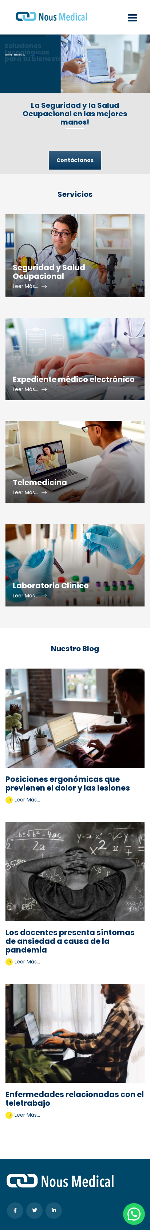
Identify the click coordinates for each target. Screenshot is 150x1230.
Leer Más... (26, 799)
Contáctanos (75, 160)
